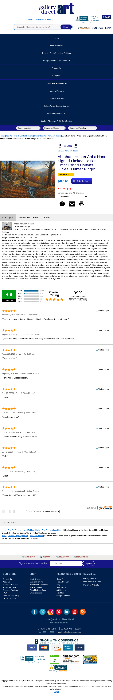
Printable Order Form (38, 590)
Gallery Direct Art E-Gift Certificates (56, 121)
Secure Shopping (9, 598)
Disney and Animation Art (56, 83)
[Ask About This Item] (62, 206)
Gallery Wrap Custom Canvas (56, 106)
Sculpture (56, 76)
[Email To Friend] (72, 206)
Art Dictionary (62, 590)
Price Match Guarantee (39, 585)
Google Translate (63, 596)
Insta (50, 612)
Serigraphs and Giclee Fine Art (56, 61)
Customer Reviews (10, 590)
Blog (58, 585)
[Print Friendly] (81, 206)
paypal (79, 647)
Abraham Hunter (54, 136)
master (44, 647)
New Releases (56, 45)
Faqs (49, 20)
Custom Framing (36, 582)
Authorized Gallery (10, 587)
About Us (40, 20)
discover (56, 647)
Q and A (60, 579)
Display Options (33, 511)
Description (8, 217)
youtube (75, 612)
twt (42, 612)
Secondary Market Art (56, 113)
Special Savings (36, 587)
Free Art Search (63, 582)
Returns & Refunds (10, 585)
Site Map (60, 593)
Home (30, 20)
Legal (56, 692)
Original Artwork (57, 91)
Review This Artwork (29, 217)
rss (83, 612)
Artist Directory (36, 579)
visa (32, 647)
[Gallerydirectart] (56, 8)
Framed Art (56, 68)
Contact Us (7, 579)
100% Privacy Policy (11, 596)
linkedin (67, 612)
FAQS (5, 593)
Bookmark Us (62, 587)
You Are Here (9, 522)
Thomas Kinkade (56, 98)
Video (47, 217)
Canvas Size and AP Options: (71, 192)
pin (59, 612)
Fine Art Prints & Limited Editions (56, 53)
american (68, 647)
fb (34, 612)
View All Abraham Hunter (68, 151)
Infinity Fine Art (40, 136)
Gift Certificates (36, 593)
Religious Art (23, 536)
